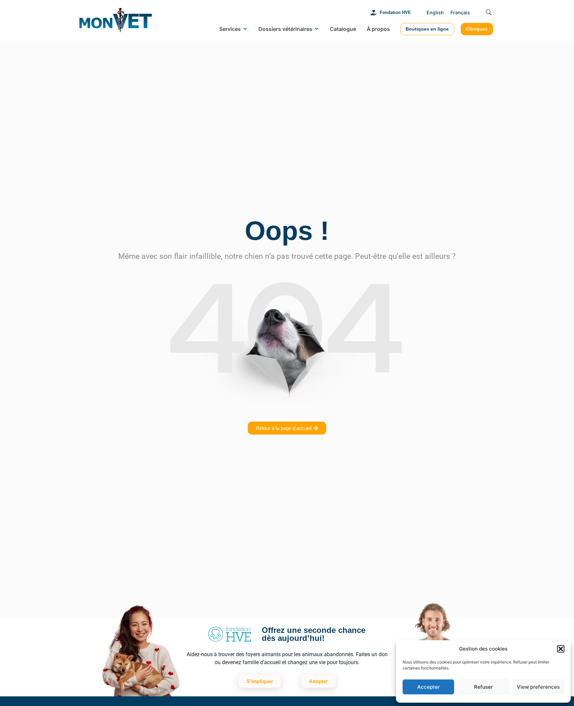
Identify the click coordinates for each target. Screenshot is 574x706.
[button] (560, 649)
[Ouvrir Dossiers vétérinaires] (316, 29)
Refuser (483, 687)
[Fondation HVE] (374, 13)
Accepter (428, 687)
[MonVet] (115, 21)
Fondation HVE (395, 12)
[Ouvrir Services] (245, 29)
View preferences (538, 687)
